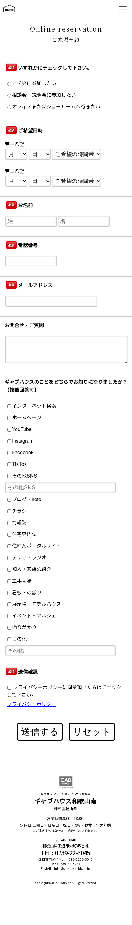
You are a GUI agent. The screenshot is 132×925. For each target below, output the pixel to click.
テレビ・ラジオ (29, 557)
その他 (19, 638)
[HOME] (9, 14)
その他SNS (24, 475)
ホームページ (26, 417)
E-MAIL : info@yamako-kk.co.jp (65, 868)
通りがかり (24, 627)
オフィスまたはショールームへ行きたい (56, 106)
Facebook (22, 452)
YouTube (22, 428)
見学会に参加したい (34, 83)
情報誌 (19, 522)
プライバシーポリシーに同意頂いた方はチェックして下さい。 (64, 691)
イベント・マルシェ (34, 615)
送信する (40, 732)
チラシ (19, 510)
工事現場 (22, 580)
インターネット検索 (34, 405)
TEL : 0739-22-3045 (65, 853)
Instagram (22, 440)
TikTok (19, 463)
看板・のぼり (26, 592)
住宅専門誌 (24, 534)
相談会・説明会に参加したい (44, 94)
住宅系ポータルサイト (36, 545)
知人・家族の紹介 (31, 568)
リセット (92, 732)
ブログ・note (26, 499)
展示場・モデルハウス (36, 603)
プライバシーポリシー (31, 704)
